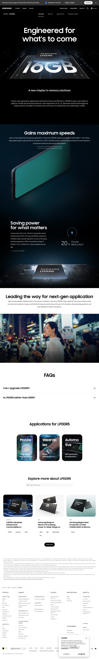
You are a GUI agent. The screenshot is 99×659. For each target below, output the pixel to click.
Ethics (84, 609)
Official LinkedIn (92, 648)
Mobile (4, 635)
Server (4, 629)
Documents (21, 629)
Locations (85, 623)
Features (50, 14)
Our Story (85, 599)
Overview (41, 14)
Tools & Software (22, 627)
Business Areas (86, 601)
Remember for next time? (54, 2)
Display (4, 620)
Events (68, 599)
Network (4, 633)
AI (2, 626)
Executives (85, 603)
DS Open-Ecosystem (40, 599)
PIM (40, 535)
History (85, 605)
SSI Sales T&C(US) (33, 651)
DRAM (26, 532)
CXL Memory (5, 605)
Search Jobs (86, 630)
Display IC (4, 614)
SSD (3, 601)
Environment (70, 632)
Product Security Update (22, 606)
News (68, 596)
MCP (3, 607)
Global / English (69, 3)
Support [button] (24, 8)
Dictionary (21, 617)
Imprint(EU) (57, 648)
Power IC (4, 618)
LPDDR (5, 14)
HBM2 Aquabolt (55, 532)
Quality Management (23, 599)
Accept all (81, 654)
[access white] (6, 648)
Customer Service (22, 601)
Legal (36, 648)
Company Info (86, 596)
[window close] (86, 638)
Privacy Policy (73, 647)
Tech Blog (69, 601)
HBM (47, 532)
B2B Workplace (38, 609)
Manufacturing (54, 609)
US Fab (52, 617)
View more (49, 545)
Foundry (73, 532)
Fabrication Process (23, 615)
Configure (66, 654)
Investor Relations (87, 607)
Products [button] (17, 8)
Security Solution (6, 616)
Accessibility (49, 648)
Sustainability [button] (73, 8)
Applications (60, 14)
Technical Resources (23, 613)
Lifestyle (4, 637)
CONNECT (53, 619)
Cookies (41, 648)
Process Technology (56, 600)
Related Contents (73, 14)
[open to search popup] (88, 8)
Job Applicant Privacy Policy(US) (47, 651)
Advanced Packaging (56, 602)
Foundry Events (55, 607)
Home (3, 587)
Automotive (18, 532)
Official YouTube (95, 648)
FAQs (19, 632)
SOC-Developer (38, 611)
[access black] (3, 648)
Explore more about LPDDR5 (49, 479)
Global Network (39, 605)
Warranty (20, 634)
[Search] (28, 485)
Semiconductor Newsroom (87, 612)
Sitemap (58, 651)
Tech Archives (54, 615)
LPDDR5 (10, 532)
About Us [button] (81, 8)
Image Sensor (5, 612)
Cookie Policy (64, 648)
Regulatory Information (24, 603)
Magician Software (23, 636)
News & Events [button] (64, 8)
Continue (88, 3)
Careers (85, 627)
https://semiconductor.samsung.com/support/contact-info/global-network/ (23, 579)
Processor (4, 609)
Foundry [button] (31, 8)
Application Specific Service (56, 611)
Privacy (30, 648)
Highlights (69, 630)
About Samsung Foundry (55, 597)
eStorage (4, 603)
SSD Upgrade (21, 638)
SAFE (52, 605)
